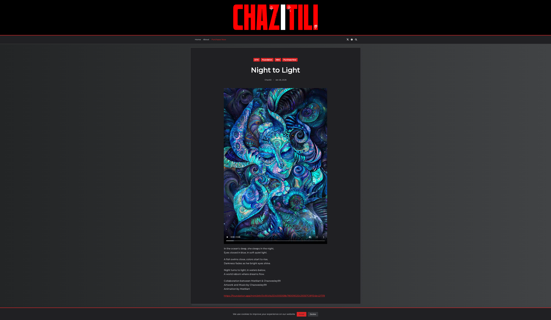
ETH (256, 60)
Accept (301, 314)
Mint (278, 60)
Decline (313, 314)
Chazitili (268, 80)
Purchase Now (219, 39)
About (206, 39)
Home (198, 39)
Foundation (267, 60)
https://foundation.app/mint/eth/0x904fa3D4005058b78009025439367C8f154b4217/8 (274, 295)
